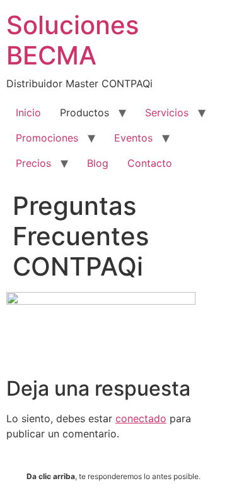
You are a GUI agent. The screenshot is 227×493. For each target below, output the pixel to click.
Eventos (133, 137)
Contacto (149, 163)
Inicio (28, 112)
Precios (33, 163)
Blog (97, 163)
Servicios (167, 112)
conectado (140, 418)
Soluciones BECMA (72, 40)
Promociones (47, 137)
